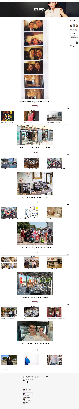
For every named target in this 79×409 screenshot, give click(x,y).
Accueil (2, 0)
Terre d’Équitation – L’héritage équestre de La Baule (54, 122)
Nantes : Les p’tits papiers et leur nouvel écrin (30, 268)
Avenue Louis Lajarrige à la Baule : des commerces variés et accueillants (56, 168)
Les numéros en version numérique (7, 0)
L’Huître (25, 318)
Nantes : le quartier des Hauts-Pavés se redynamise (31, 168)
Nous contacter (26, 0)
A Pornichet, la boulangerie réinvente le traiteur (7, 318)
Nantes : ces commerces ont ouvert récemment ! (53, 268)
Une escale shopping (4, 168)
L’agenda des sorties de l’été (28, 122)
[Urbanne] (39, 9)
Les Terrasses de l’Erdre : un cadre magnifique (35, 297)
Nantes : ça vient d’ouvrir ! (50, 218)
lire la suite (35, 152)
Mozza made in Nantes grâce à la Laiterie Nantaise (35, 343)
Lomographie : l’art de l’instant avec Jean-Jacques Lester (35, 101)
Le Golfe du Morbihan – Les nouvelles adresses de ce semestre (9, 268)
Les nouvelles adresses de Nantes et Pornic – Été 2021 (35, 147)
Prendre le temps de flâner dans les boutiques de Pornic (35, 247)
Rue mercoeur (26, 218)
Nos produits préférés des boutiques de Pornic (35, 197)
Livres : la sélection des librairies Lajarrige (7, 122)
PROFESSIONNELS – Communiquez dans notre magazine (17, 0)
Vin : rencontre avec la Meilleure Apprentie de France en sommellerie (56, 318)
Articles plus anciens (5, 369)
